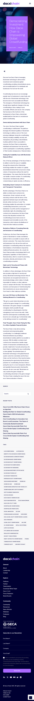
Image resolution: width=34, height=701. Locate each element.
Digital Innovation (9, 511)
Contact (5, 573)
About (5, 568)
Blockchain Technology (10, 473)
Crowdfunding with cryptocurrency (13, 489)
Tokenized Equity (8, 544)
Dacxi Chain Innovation (10, 500)
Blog (4, 616)
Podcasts (6, 614)
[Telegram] (21, 677)
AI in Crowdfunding (9, 451)
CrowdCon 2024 (8, 484)
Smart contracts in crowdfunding (13, 538)
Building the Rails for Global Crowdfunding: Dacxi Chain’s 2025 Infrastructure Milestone (17, 414)
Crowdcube (17, 484)
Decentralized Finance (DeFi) (11, 508)
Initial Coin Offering (21, 525)
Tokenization (7, 586)
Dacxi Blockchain (8, 495)
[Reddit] (18, 677)
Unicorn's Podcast (20, 544)
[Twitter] (8, 677)
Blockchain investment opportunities (14, 470)
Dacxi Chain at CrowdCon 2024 (11, 497)
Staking (27, 538)
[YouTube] (11, 677)
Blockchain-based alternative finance (14, 456)
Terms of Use (6, 693)
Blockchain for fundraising (11, 467)
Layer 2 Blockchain (9, 527)
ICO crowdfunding (9, 525)
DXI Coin (18, 511)
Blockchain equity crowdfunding (13, 462)
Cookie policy (7, 696)
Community (6, 604)
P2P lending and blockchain (11, 530)
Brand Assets (7, 596)
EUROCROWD (24, 514)
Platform (5, 581)
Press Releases (8, 593)
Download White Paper (10, 589)
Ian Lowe (24, 522)
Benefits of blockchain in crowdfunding (14, 454)
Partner (5, 584)
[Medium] (14, 677)
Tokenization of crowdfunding (12, 541)
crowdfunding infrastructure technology (15, 486)
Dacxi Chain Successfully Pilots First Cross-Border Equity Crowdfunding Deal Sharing (16, 428)
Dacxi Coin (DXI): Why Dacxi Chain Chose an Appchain (16, 408)
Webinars (6, 612)
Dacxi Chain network (23, 500)
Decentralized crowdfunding (12, 506)
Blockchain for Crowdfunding (12, 465)
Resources (6, 607)
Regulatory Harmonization (11, 533)
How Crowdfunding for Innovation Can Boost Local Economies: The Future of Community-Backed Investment (15, 421)
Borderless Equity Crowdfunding (13, 478)
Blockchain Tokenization (10, 475)
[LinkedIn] (4, 677)
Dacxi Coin (6, 591)
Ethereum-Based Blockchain (11, 514)
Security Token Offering (10, 536)
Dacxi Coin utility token (10, 503)
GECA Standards (8, 519)
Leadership (6, 570)
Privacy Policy (7, 691)
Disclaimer (6, 695)
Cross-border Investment (10, 481)
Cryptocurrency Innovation (11, 492)
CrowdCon (22, 481)
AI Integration (20, 451)
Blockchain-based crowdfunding (12, 459)
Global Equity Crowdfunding (11, 522)
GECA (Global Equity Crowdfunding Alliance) (15, 517)
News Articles (7, 609)
